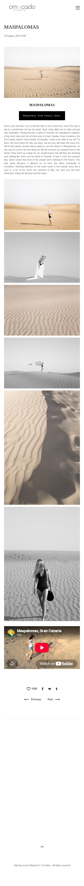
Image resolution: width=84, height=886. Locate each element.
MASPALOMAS (42, 105)
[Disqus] (42, 778)
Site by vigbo (42, 876)
